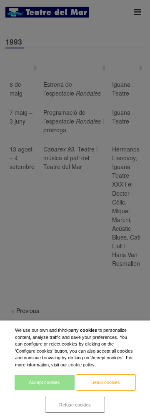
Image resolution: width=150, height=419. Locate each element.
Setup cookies (105, 382)
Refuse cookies (75, 404)
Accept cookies (44, 382)
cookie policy (81, 364)
